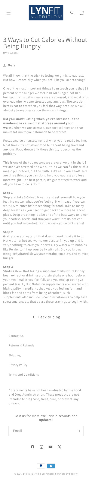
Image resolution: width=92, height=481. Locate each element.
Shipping (15, 355)
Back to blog (49, 316)
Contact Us (16, 336)
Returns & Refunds (21, 345)
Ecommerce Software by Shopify (60, 473)
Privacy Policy (18, 365)
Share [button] (11, 65)
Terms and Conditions (24, 374)
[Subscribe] (78, 431)
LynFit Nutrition (32, 473)
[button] (8, 12)
